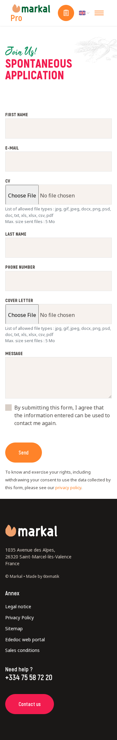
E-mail (12, 148)
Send (24, 452)
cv (7, 181)
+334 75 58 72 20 (28, 677)
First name (16, 114)
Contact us (30, 704)
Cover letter (19, 300)
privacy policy (68, 487)
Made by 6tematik (42, 576)
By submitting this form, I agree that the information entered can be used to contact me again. (62, 415)
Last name (15, 234)
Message (14, 353)
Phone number (20, 267)
